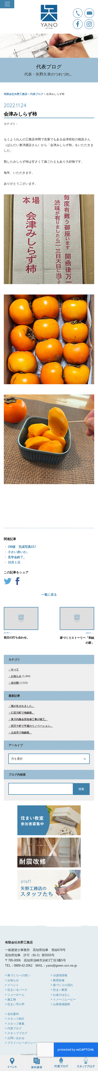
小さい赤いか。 (18, 552)
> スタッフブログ (16, 1033)
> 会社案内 (12, 1014)
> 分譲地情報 (59, 975)
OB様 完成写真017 (21, 547)
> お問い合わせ (14, 1038)
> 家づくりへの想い (17, 975)
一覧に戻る (49, 594)
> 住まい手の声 (14, 1004)
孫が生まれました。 (22, 706)
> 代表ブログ (13, 1028)
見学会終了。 (16, 557)
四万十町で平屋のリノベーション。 (32, 725)
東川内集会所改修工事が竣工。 (29, 719)
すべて (15, 669)
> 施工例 (10, 999)
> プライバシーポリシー (20, 1042)
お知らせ (16, 676)
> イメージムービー (63, 999)
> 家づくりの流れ (62, 985)
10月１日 (13, 562)
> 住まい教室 (59, 989)
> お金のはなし (60, 994)
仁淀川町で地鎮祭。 (22, 712)
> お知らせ (12, 980)
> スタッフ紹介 (14, 1018)
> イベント (12, 985)
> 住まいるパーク (16, 989)
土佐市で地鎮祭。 (21, 732)
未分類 (15, 682)
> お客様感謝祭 (60, 1004)
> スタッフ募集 (14, 1023)
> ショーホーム (14, 994)
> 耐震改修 (57, 980)
